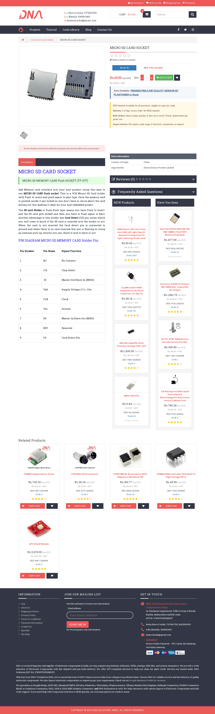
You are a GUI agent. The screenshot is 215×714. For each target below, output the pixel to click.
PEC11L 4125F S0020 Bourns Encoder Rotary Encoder (174, 340)
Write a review (118, 60)
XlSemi (130, 685)
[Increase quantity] (151, 77)
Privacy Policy (28, 615)
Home (20, 29)
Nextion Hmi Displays (145, 685)
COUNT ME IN (77, 624)
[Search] (192, 14)
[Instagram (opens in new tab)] (193, 29)
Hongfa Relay (39, 685)
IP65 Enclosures (107, 688)
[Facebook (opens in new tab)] (178, 29)
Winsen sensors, (117, 685)
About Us (25, 607)
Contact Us (104, 29)
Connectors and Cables (42, 39)
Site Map (25, 634)
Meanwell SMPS (67, 685)
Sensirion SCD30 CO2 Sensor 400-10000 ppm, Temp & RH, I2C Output (175, 287)
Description (27, 162)
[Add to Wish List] (177, 78)
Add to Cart (165, 77)
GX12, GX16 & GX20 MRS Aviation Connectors (71, 688)
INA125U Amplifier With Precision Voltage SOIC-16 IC (131, 344)
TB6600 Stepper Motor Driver (39, 474)
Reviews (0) (125, 179)
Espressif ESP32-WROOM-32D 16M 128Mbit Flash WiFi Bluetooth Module (175, 231)
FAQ (23, 603)
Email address (74, 608)
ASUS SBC (53, 685)
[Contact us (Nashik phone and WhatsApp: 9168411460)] (66, 16)
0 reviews (131, 60)
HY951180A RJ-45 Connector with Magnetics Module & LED (130, 475)
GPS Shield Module (39, 543)
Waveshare (102, 685)
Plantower (90, 685)
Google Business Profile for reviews (147, 680)
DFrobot (80, 685)
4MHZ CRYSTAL (131, 395)
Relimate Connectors (167, 685)
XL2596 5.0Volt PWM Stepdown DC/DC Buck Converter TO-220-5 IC (131, 290)
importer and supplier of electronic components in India (60, 665)
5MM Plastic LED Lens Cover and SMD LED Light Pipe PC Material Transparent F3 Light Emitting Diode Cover (131, 234)
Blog (88, 29)
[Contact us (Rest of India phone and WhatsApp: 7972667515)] (66, 13)
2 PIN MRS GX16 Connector (84, 474)
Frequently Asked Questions (139, 191)
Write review (131, 420)
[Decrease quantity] (142, 77)
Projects (35, 29)
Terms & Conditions (31, 619)
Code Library (71, 29)
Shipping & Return (30, 611)
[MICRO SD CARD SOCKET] (61, 86)
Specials (25, 630)
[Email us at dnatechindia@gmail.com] (65, 20)
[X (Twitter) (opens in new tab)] (185, 29)
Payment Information (31, 622)
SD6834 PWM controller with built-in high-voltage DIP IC (176, 475)
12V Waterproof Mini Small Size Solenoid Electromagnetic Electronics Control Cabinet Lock (175, 396)
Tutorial (51, 29)
